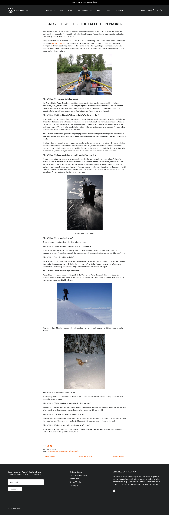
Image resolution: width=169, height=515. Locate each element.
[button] (152, 10)
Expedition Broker (58, 43)
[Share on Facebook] (51, 446)
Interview (77, 451)
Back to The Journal (84, 457)
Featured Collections (85, 10)
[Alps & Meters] (18, 10)
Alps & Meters (17, 508)
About (99, 10)
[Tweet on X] (48, 446)
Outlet (108, 10)
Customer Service (76, 472)
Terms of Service (75, 482)
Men (61, 10)
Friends (71, 451)
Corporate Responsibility (78, 475)
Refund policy (74, 485)
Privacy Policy (74, 479)
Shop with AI (50, 10)
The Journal (119, 10)
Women (70, 10)
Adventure (51, 451)
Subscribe (15, 489)
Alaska (56, 451)
